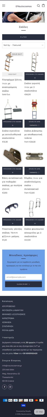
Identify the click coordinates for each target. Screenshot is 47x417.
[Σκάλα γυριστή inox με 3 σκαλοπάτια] (34, 62)
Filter (23, 37)
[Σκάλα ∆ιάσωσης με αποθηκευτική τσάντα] (34, 109)
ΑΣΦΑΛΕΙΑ (6, 322)
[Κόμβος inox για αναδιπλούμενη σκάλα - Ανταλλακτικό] (34, 156)
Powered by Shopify (23, 411)
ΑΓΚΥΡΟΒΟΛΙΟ (8, 306)
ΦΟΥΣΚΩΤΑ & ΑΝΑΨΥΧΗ (12, 310)
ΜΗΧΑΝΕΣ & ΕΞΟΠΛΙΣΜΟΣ (13, 314)
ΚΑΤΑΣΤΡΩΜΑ (8, 318)
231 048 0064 (8, 369)
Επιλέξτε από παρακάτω (34, 123)
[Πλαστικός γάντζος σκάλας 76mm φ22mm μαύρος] (12, 207)
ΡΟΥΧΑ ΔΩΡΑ (8, 330)
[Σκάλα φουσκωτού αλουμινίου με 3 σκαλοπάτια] (34, 207)
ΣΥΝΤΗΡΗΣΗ (7, 326)
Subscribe (22, 284)
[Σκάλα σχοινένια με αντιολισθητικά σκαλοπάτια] (12, 109)
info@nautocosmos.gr (12, 365)
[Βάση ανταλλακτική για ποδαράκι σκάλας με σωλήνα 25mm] (12, 156)
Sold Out (12, 74)
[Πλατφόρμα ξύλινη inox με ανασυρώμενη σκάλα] (12, 62)
